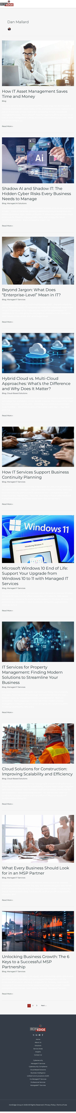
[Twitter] (33, 1035)
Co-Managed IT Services (38, 1079)
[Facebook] (42, 1035)
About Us (38, 1042)
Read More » (7, 126)
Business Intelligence (38, 1073)
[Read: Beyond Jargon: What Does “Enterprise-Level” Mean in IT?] (38, 261)
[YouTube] (39, 1035)
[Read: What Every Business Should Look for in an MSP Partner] (38, 839)
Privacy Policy (50, 1105)
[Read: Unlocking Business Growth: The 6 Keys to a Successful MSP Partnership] (38, 931)
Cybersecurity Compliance (38, 1066)
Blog (4, 101)
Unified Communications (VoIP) (38, 1076)
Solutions (38, 1045)
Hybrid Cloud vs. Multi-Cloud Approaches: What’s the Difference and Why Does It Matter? (36, 383)
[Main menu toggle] (73, 2)
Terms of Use (62, 1105)
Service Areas (38, 1049)
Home (38, 1039)
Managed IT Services (16, 299)
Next (44, 1005)
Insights (38, 1052)
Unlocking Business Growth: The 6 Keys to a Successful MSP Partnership (35, 961)
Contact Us (38, 1055)
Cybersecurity (38, 1060)
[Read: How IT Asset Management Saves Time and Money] (38, 63)
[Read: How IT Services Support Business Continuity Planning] (38, 446)
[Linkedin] (36, 1035)
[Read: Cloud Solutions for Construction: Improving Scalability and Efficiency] (38, 743)
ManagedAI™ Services (38, 1085)
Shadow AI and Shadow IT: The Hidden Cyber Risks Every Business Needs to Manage (36, 193)
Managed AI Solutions (17, 203)
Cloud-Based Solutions (17, 393)
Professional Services (38, 1082)
